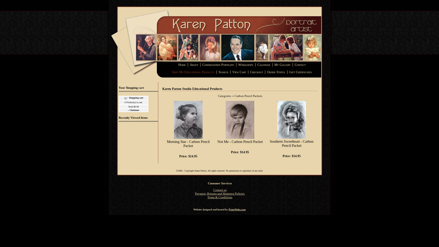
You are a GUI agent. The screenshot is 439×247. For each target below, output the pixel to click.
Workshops (245, 65)
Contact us (220, 190)
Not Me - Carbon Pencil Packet (240, 142)
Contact (300, 65)
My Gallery (282, 65)
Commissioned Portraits (218, 65)
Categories (224, 96)
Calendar (263, 65)
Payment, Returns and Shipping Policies (220, 193)
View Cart (239, 72)
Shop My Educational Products (193, 72)
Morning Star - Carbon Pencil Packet (188, 144)
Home (182, 65)
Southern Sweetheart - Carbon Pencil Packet (291, 144)
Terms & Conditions (219, 197)
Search (223, 72)
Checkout (256, 72)
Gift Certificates (300, 72)
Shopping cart (136, 98)
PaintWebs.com (237, 209)
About (194, 65)
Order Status (276, 72)
